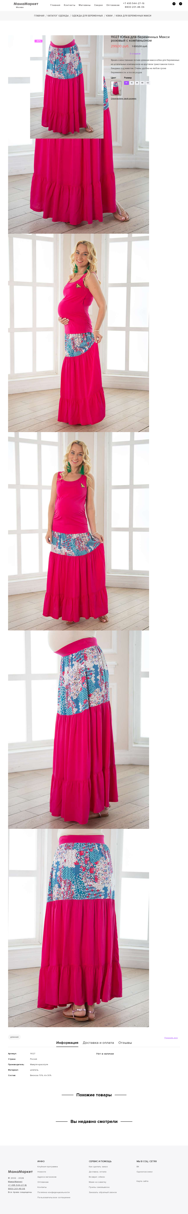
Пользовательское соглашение (53, 1197)
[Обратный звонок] (158, 5)
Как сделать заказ (98, 1166)
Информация (67, 1043)
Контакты (69, 5)
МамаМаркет (26, 3)
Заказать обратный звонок (103, 1192)
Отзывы (125, 1043)
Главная (55, 5)
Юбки (109, 15)
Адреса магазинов (47, 1177)
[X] (121, 117)
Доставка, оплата (97, 1172)
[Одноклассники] (117, 117)
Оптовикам (113, 5)
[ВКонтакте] (112, 117)
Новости (41, 1172)
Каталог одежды (58, 15)
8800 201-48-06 (134, 7)
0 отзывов (135, 53)
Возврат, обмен (97, 1177)
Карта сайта (142, 1181)
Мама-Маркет (15, 1181)
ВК (138, 1166)
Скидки (98, 5)
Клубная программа (47, 1166)
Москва (20, 7)
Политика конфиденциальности (53, 1192)
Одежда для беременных (87, 15)
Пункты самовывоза (99, 1187)
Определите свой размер (123, 98)
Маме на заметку (97, 1182)
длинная (14, 1037)
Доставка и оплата (98, 1043)
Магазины (84, 5)
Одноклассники (144, 1172)
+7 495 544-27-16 (134, 3)
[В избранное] (112, 108)
